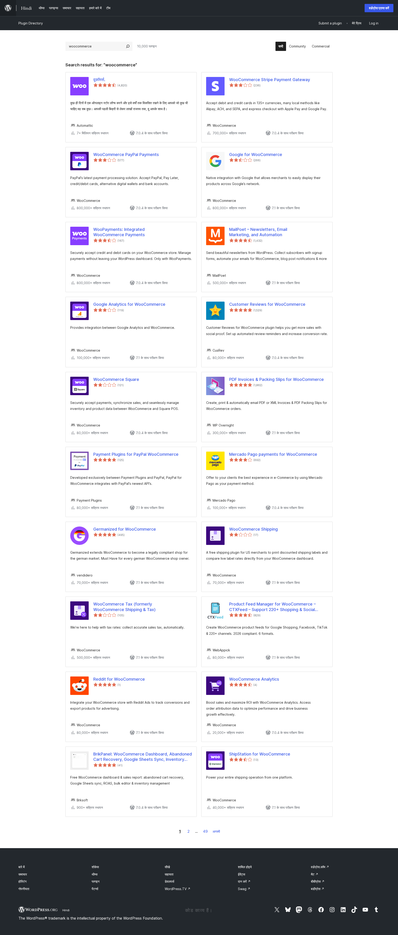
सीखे (167, 867)
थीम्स (94, 874)
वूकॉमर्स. (99, 79)
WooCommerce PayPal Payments (126, 154)
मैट (314, 874)
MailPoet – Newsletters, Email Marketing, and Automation (258, 232)
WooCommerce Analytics (254, 679)
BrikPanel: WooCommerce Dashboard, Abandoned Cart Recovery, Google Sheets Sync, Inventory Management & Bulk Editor (142, 757)
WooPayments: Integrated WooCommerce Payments (119, 232)
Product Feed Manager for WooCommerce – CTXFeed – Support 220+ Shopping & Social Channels (272, 607)
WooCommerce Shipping (253, 529)
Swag (244, 889)
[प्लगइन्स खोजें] (127, 46)
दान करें (244, 881)
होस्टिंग (22, 881)
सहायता (169, 874)
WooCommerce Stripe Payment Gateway (269, 79)
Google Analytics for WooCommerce (129, 304)
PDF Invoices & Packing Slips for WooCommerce (276, 379)
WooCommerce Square (116, 379)
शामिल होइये (245, 867)
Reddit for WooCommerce (119, 679)
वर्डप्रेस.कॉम (320, 867)
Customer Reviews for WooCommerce (267, 304)
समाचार (22, 874)
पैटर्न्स (95, 889)
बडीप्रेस (317, 889)
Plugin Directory (30, 23)
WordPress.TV (177, 889)
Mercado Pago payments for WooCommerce (273, 454)
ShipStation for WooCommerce (259, 754)
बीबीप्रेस (318, 881)
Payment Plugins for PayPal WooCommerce (136, 454)
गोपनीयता (23, 889)
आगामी (216, 831)
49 (205, 831)
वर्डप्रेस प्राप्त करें (379, 8)
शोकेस (95, 867)
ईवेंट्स (241, 874)
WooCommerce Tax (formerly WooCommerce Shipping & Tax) (124, 607)
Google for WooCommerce (255, 154)
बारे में (21, 867)
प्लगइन (96, 881)
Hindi (66, 910)
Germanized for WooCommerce (124, 529)
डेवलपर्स (169, 881)
